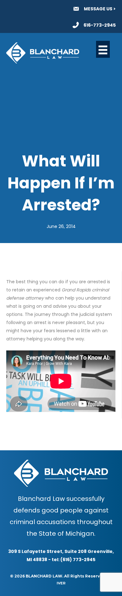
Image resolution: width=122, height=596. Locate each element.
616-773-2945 (100, 25)
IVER (61, 583)
